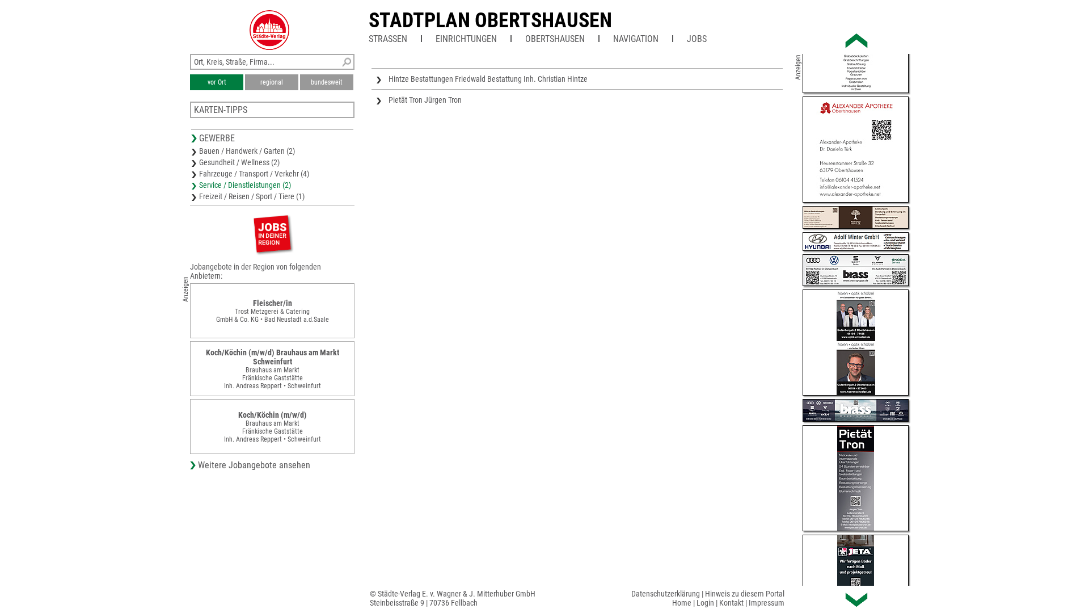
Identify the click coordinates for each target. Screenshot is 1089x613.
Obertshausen (555, 38)
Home (681, 602)
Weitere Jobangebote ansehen (254, 465)
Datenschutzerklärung (665, 593)
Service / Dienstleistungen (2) (245, 185)
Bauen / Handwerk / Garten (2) (247, 151)
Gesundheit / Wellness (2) (239, 162)
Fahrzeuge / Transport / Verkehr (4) (254, 173)
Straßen (388, 38)
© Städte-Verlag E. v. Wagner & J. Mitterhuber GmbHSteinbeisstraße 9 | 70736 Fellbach (452, 598)
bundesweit (327, 82)
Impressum (766, 602)
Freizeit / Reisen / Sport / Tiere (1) (252, 196)
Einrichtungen (466, 38)
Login (705, 602)
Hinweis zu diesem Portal (744, 593)
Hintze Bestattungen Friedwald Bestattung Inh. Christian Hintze (488, 78)
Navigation (636, 38)
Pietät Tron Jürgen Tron (425, 99)
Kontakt (731, 602)
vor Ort (217, 82)
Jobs (697, 38)
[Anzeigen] (272, 233)
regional (271, 82)
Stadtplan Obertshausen (490, 20)
